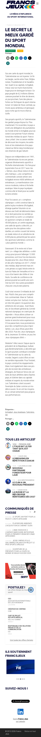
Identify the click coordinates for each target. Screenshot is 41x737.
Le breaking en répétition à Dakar (23, 459)
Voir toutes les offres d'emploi (21, 640)
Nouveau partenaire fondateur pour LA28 (21, 471)
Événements (10, 51)
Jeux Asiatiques (19, 412)
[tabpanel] (20, 667)
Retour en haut (30, 731)
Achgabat (9, 412)
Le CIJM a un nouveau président (23, 483)
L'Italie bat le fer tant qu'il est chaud (22, 448)
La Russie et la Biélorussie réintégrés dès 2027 (23, 494)
